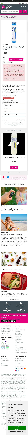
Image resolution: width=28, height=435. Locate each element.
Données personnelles (20, 349)
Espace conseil (18, 336)
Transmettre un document (18, 340)
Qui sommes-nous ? (5, 328)
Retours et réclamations (6, 335)
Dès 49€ (21, 306)
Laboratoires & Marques (20, 330)
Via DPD (7, 311)
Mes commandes (5, 360)
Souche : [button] (7, 108)
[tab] (14, 105)
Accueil (2, 16)
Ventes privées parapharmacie (18, 334)
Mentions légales (19, 347)
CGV (16, 346)
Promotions (17, 332)
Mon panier (3, 362)
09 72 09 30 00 (21, 311)
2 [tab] (10, 172)
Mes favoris (3, 363)
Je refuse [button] (17, 429)
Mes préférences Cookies (21, 352)
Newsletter (17, 338)
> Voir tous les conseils (14, 299)
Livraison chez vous (19, 360)
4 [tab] (15, 172)
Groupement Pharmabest (6, 330)
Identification (4, 359)
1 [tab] (8, 172)
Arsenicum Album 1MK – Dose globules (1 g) (14, 158)
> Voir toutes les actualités (14, 249)
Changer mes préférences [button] (16, 431)
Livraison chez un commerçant (19, 362)
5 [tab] (17, 172)
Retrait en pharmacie (19, 359)
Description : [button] (9, 105)
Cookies (17, 351)
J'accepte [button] (17, 426)
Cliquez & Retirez (7, 305)
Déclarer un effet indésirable (12, 79)
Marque (7, 16)
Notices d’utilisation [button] (11, 115)
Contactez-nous (4, 333)
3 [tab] (13, 172)
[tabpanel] (14, 152)
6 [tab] (19, 172)
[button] (5, 59)
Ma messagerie (4, 365)
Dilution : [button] (8, 112)
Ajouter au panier (15, 60)
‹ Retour (5, 120)
